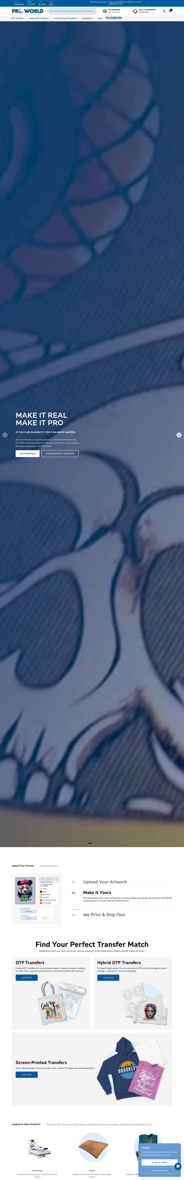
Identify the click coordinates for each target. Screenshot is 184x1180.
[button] (170, 11)
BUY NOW (24, 453)
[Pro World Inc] (28, 11)
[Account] (164, 11)
